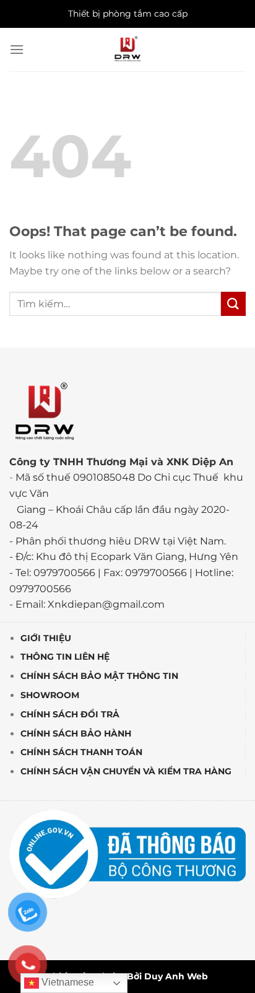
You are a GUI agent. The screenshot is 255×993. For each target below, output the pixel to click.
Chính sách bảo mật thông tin (99, 675)
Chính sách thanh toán (81, 752)
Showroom (49, 695)
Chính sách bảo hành (75, 733)
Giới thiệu (45, 638)
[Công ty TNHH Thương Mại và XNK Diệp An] (128, 49)
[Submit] (233, 304)
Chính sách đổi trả (69, 714)
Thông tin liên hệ (65, 656)
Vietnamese (66, 982)
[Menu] (16, 49)
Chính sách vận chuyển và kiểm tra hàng (125, 771)
